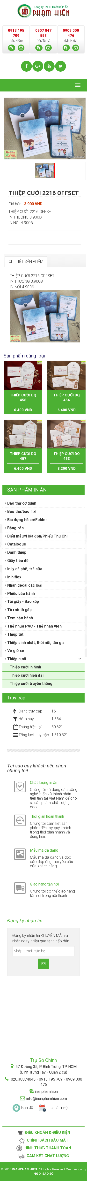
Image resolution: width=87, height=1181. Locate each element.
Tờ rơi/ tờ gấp (19, 609)
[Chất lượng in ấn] (20, 786)
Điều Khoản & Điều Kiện (46, 1132)
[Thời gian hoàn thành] (20, 820)
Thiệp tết (14, 634)
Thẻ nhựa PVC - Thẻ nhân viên (34, 626)
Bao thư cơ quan (21, 503)
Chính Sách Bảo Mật (46, 1140)
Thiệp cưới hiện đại (27, 675)
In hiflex (13, 577)
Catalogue (16, 544)
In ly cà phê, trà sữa (24, 569)
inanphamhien (46, 1091)
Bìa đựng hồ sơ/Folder (26, 519)
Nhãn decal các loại (24, 585)
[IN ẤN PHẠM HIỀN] (43, 10)
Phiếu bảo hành (20, 593)
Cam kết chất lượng (47, 1155)
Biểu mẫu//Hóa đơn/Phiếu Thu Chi (36, 536)
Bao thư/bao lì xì (21, 511)
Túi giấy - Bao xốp (22, 601)
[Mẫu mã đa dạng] (20, 854)
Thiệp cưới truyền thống (31, 683)
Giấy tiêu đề (17, 560)
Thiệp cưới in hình (25, 667)
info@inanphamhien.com (46, 1098)
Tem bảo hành (19, 618)
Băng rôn (15, 528)
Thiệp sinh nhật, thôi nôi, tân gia (35, 642)
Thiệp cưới (16, 659)
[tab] (26, 261)
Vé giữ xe (15, 650)
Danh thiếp (16, 552)
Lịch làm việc (59, 1107)
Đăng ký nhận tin (25, 921)
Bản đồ (27, 1107)
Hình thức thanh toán (46, 1148)
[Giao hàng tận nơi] (20, 888)
